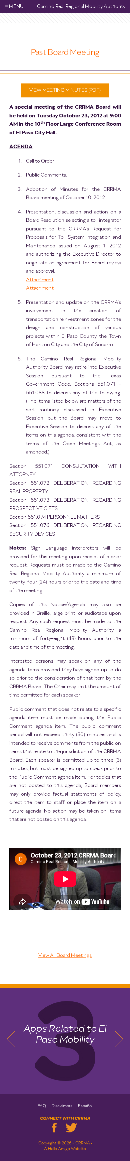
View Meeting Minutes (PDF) (65, 90)
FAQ (42, 1106)
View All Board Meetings (65, 955)
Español (85, 1106)
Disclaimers (62, 1106)
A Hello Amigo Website (65, 1149)
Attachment (40, 280)
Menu (14, 6)
